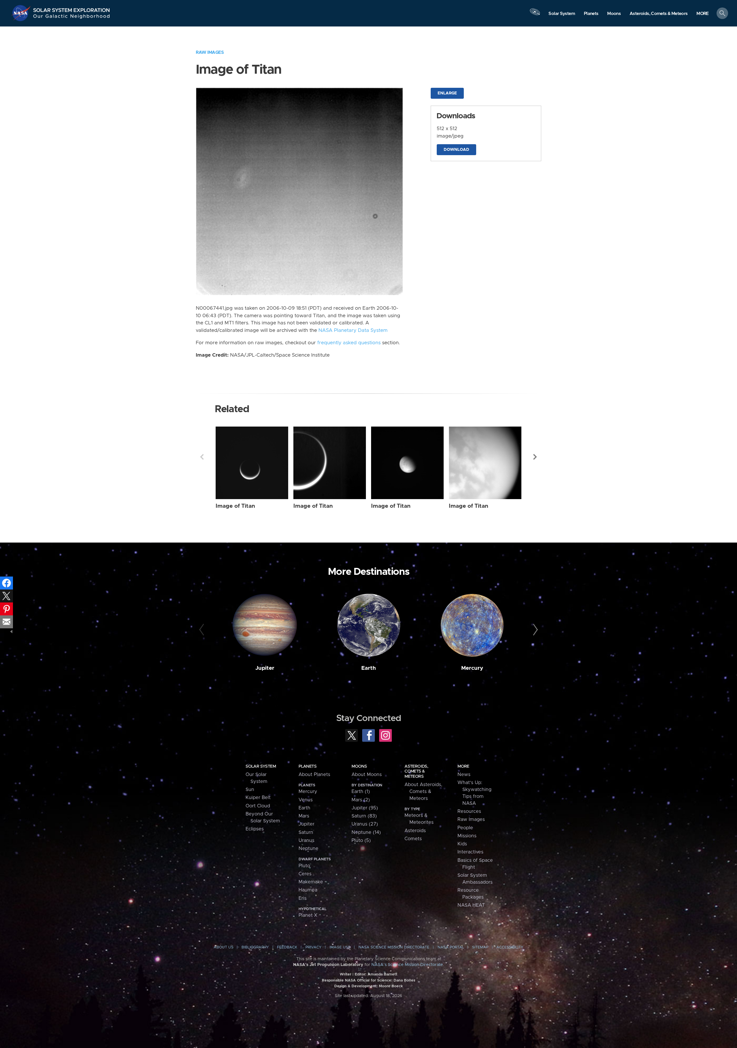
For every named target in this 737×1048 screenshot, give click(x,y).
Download (456, 150)
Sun (250, 789)
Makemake (311, 882)
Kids (462, 844)
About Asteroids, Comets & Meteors (423, 791)
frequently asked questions (349, 342)
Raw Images (210, 52)
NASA (22, 13)
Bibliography (255, 947)
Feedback (287, 947)
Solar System (261, 766)
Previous (201, 457)
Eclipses (255, 829)
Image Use (340, 947)
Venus (306, 800)
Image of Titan (235, 506)
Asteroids (415, 830)
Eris (303, 898)
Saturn (306, 832)
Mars (304, 816)
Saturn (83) (364, 816)
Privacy (313, 947)
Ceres (305, 874)
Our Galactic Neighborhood (72, 17)
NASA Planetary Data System (353, 330)
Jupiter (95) (365, 808)
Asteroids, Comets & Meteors (416, 771)
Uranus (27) (365, 824)
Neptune (308, 848)
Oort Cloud (258, 806)
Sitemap (480, 947)
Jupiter (264, 668)
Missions (466, 836)
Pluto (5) (361, 840)
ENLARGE (447, 93)
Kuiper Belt (258, 797)
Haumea (308, 890)
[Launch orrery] (535, 14)
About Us (223, 947)
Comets (413, 838)
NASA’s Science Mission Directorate (407, 965)
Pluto (304, 865)
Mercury (472, 668)
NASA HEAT (471, 905)
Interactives (470, 852)
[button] (702, 13)
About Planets (314, 774)
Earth (368, 668)
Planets (307, 766)
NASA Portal (451, 947)
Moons (359, 766)
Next (535, 457)
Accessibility (509, 947)
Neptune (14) (366, 832)
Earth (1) (361, 791)
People (465, 828)
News (463, 774)
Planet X (308, 915)
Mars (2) (361, 800)
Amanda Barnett (382, 974)
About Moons (367, 774)
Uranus (306, 840)
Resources (469, 811)
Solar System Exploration (72, 8)
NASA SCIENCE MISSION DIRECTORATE (393, 947)
